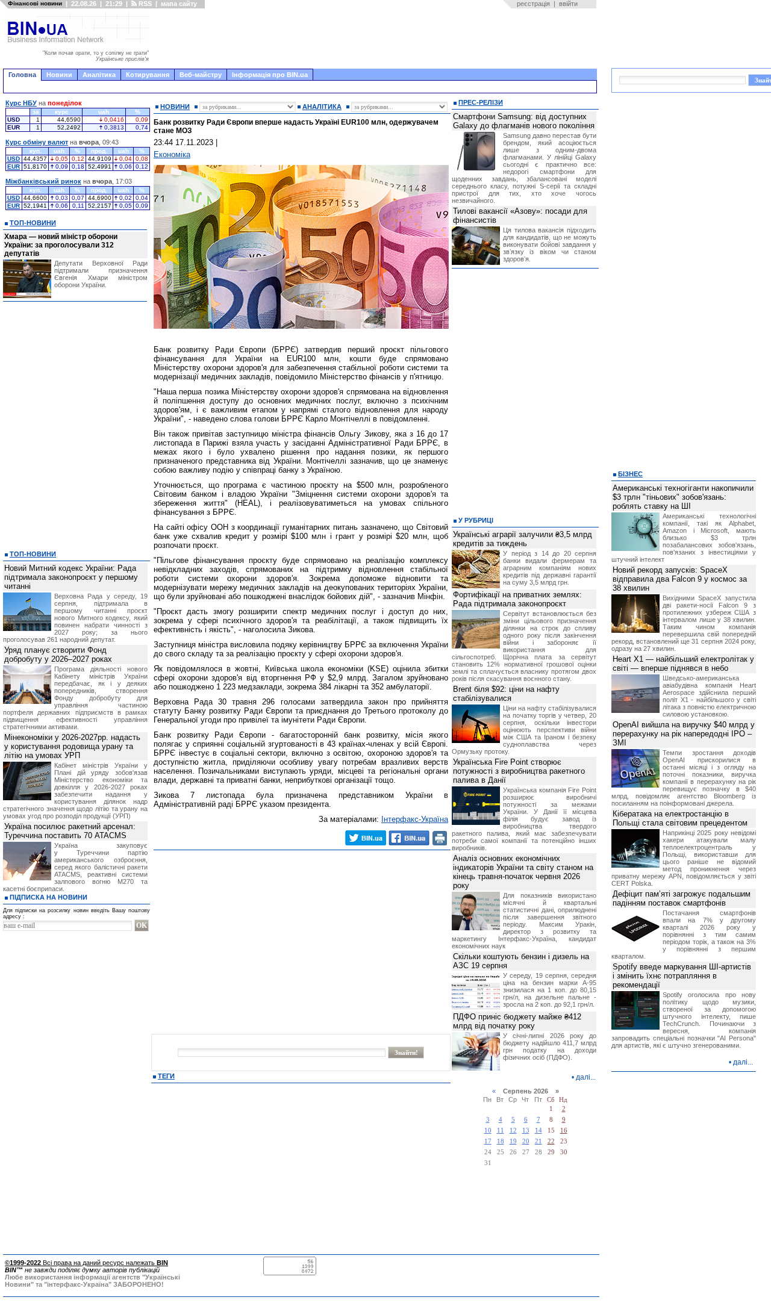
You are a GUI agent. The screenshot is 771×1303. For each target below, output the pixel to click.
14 (538, 1130)
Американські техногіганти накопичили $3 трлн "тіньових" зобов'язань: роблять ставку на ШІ (683, 497)
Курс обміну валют (36, 142)
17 (488, 1141)
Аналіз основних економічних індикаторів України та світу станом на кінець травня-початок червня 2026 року (523, 872)
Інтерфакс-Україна (414, 819)
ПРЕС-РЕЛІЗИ (480, 102)
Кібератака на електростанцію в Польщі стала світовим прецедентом (680, 818)
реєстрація (533, 3)
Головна (22, 74)
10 (488, 1130)
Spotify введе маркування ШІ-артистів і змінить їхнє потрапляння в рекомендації (682, 975)
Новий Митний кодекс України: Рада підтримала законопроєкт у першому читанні (71, 577)
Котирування (147, 74)
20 (525, 1141)
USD (13, 158)
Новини (59, 74)
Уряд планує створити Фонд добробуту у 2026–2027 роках (58, 654)
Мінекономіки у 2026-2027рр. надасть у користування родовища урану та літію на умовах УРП (72, 746)
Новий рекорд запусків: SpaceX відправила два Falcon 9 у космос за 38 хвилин (680, 578)
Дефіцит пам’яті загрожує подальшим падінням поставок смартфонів (682, 898)
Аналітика (99, 74)
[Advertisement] (376, 38)
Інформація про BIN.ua (270, 74)
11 (500, 1130)
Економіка (172, 154)
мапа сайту (179, 3)
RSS (144, 3)
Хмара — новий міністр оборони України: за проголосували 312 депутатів (60, 245)
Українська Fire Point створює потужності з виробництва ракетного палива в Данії (519, 771)
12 (513, 1130)
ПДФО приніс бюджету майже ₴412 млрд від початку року (517, 1021)
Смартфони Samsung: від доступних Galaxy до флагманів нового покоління (524, 121)
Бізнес (630, 473)
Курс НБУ (21, 103)
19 (513, 1141)
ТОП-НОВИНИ (33, 222)
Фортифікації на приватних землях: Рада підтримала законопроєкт (517, 599)
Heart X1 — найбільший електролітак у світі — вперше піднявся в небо (683, 664)
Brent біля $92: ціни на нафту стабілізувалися (506, 694)
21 (538, 1141)
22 (551, 1141)
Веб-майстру (200, 74)
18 (500, 1141)
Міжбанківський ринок (43, 181)
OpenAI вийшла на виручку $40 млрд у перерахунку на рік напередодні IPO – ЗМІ (684, 733)
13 (525, 1130)
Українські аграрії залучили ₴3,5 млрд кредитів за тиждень (522, 539)
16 (563, 1130)
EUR (13, 166)
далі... (586, 1077)
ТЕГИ (166, 1076)
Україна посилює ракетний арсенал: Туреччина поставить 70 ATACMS (70, 831)
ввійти (568, 3)
